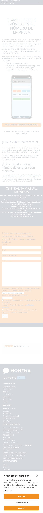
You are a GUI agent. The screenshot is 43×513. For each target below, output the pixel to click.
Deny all (21, 496)
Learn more (8, 490)
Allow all (21, 508)
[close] (37, 475)
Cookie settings (21, 502)
